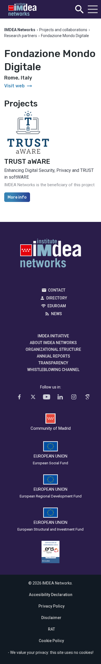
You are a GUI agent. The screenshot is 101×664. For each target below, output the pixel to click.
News (56, 313)
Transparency (53, 363)
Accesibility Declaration (50, 594)
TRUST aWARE (27, 161)
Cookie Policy (51, 640)
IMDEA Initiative (53, 336)
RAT (51, 629)
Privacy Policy (51, 606)
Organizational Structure (53, 349)
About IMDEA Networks (53, 342)
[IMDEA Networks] (22, 9)
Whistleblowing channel (53, 369)
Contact (56, 290)
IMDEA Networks (50, 254)
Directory (56, 298)
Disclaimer (51, 617)
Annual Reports (53, 356)
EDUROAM (56, 306)
